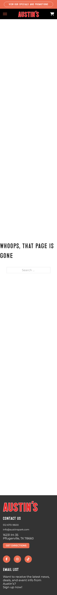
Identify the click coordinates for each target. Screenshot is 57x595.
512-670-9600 (11, 525)
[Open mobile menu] (5, 14)
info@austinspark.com (16, 529)
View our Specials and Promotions (28, 4)
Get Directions (16, 545)
